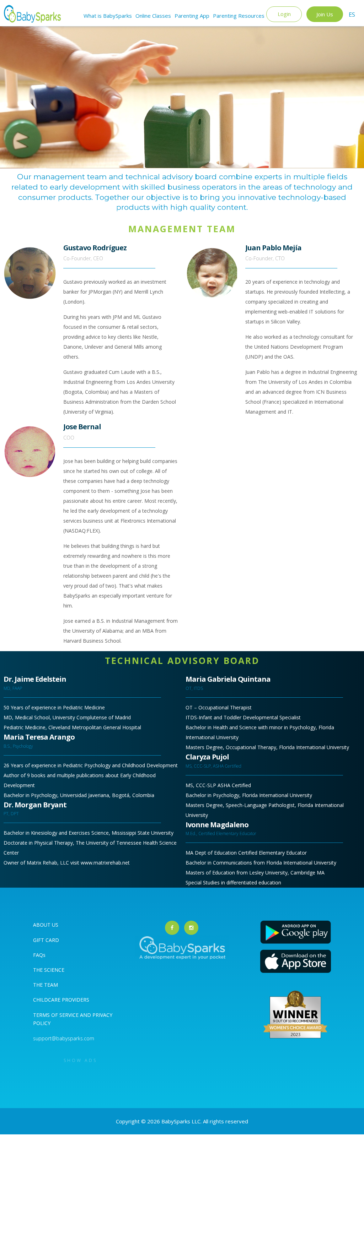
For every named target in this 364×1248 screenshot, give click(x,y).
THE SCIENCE (48, 969)
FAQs (39, 955)
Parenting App (192, 15)
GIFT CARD (46, 940)
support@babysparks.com (63, 1038)
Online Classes (153, 15)
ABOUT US (45, 924)
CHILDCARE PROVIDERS (61, 999)
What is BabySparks (108, 15)
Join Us (324, 14)
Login (284, 13)
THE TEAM (45, 984)
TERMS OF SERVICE (56, 1015)
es (352, 14)
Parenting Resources (238, 15)
